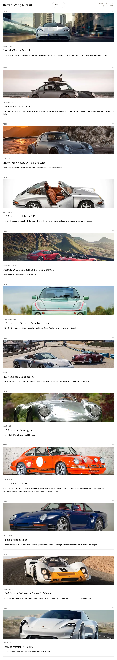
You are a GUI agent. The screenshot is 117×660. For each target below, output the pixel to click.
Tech (5, 12)
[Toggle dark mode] (104, 6)
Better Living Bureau (17, 5)
